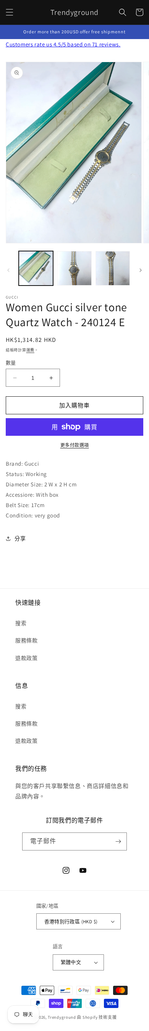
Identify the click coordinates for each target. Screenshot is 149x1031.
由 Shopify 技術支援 (97, 1017)
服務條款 (26, 640)
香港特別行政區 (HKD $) (71, 921)
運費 (30, 350)
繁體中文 (71, 962)
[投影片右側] (140, 270)
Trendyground (62, 1017)
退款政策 (26, 658)
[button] (9, 12)
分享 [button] (20, 538)
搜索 (20, 623)
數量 (11, 363)
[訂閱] (118, 841)
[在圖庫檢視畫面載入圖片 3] (113, 268)
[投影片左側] (8, 270)
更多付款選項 (74, 445)
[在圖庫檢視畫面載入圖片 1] (36, 268)
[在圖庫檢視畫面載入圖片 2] (74, 268)
